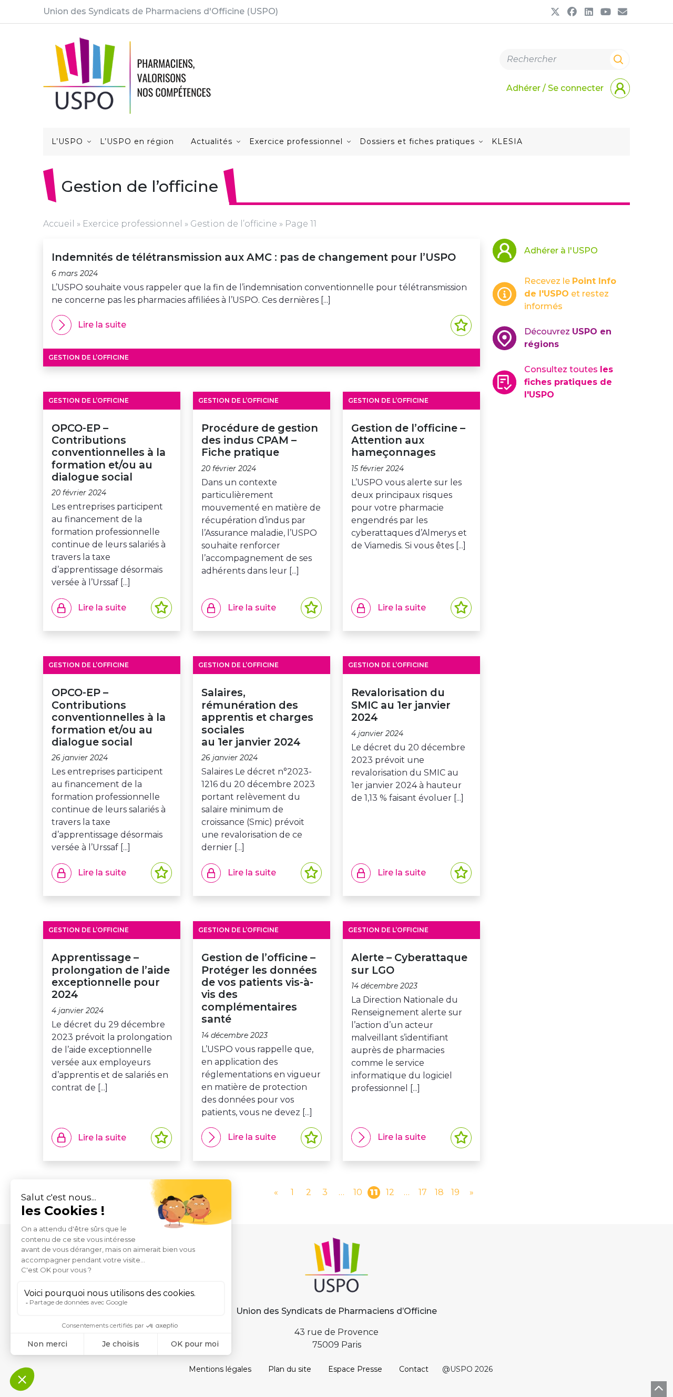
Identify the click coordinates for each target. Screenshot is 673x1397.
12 (390, 1192)
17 (423, 1192)
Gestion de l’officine (233, 224)
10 (357, 1192)
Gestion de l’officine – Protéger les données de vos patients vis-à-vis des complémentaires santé (259, 988)
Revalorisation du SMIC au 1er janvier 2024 (401, 704)
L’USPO (67, 141)
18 (439, 1192)
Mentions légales (220, 1369)
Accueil (59, 224)
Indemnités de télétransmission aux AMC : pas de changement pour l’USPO (254, 257)
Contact (414, 1369)
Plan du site (289, 1369)
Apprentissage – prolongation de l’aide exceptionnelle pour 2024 (111, 976)
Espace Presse (355, 1369)
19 (455, 1192)
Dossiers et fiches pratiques (417, 141)
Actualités (211, 141)
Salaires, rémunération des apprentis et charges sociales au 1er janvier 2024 (257, 717)
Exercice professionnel (296, 141)
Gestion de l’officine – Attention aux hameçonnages (408, 440)
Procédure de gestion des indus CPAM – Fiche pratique (259, 440)
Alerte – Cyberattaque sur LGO (409, 963)
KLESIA (507, 141)
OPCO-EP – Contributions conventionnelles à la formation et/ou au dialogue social (109, 453)
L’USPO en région (137, 141)
